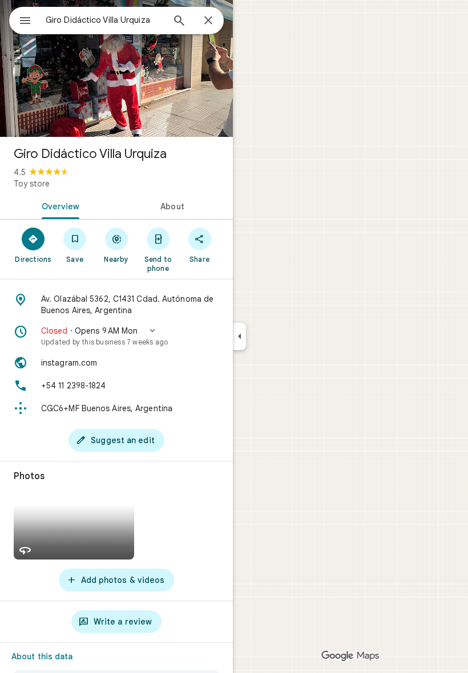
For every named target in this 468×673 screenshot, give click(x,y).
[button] (116, 336)
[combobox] (104, 20)
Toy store (32, 184)
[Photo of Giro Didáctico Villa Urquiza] (116, 68)
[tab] (58, 205)
